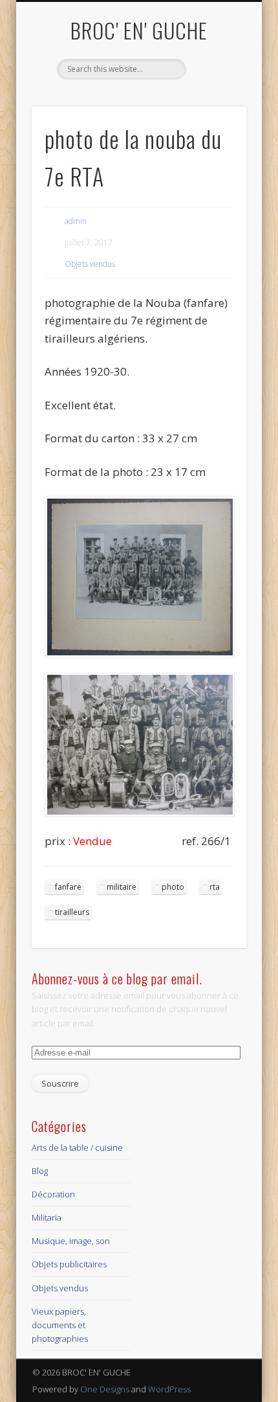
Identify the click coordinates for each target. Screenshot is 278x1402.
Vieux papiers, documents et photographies (60, 1325)
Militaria (46, 1217)
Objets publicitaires (69, 1264)
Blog (40, 1171)
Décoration (53, 1194)
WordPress (169, 1389)
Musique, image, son (71, 1241)
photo (173, 886)
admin (76, 221)
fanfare (68, 886)
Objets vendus (90, 263)
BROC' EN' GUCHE (139, 30)
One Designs (104, 1389)
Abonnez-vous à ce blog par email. (117, 978)
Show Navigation (215, 116)
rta (214, 886)
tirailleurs (72, 912)
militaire (121, 886)
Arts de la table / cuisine (77, 1147)
